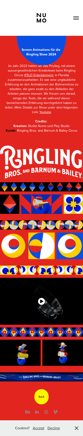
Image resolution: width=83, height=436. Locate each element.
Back (41, 397)
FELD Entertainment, (39, 75)
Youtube (45, 112)
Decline (53, 427)
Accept (38, 427)
